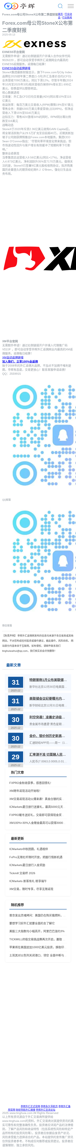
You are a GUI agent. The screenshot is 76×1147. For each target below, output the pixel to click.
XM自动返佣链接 (13, 357)
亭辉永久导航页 (49, 1106)
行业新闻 (67, 17)
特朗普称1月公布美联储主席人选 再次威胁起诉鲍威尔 (48, 680)
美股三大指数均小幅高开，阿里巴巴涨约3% (36, 931)
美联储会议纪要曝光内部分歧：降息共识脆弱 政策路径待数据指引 (48, 698)
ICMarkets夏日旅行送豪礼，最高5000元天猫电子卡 (41, 806)
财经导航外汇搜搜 (25, 1109)
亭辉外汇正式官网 (30, 1106)
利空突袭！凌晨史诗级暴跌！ (48, 717)
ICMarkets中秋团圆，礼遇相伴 (28, 849)
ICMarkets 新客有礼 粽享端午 (28, 881)
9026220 (8, 60)
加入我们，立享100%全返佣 (20, 361)
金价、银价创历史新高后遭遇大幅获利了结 (48, 736)
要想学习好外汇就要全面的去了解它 (32, 923)
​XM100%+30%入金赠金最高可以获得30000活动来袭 (42, 822)
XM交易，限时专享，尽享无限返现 (31, 889)
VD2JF (6, 349)
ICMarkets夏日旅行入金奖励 (27, 865)
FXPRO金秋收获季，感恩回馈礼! (30, 782)
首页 (60, 14)
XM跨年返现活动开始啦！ (25, 790)
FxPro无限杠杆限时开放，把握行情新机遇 (35, 857)
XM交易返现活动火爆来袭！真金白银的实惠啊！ (39, 799)
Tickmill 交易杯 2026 (22, 873)
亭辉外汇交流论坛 (45, 1109)
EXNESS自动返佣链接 (16, 68)
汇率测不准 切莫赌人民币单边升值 (48, 754)
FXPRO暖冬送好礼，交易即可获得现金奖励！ (38, 815)
